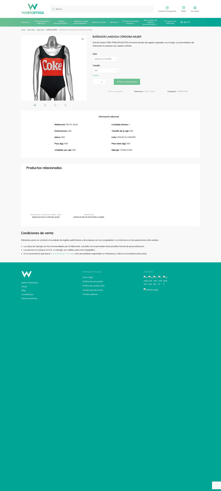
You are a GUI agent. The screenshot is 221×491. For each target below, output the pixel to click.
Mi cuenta (195, 11)
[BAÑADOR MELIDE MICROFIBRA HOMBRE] (88, 192)
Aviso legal (87, 277)
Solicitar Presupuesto (167, 11)
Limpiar (95, 75)
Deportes (41, 30)
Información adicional (109, 116)
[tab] (109, 115)
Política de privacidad (92, 281)
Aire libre (31, 30)
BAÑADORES (51, 30)
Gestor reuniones (29, 298)
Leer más (46, 221)
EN (182, 22)
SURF (59, 215)
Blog (23, 290)
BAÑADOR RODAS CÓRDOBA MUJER (46, 217)
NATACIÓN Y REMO (49, 215)
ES (185, 22)
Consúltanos (27, 294)
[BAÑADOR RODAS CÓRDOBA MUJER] (45, 192)
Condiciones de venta (92, 290)
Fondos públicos (90, 294)
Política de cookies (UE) (93, 285)
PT (188, 22)
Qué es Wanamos (29, 282)
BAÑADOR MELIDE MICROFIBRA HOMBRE (89, 217)
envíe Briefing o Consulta (62, 253)
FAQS (183, 11)
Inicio (23, 30)
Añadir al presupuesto (127, 81)
